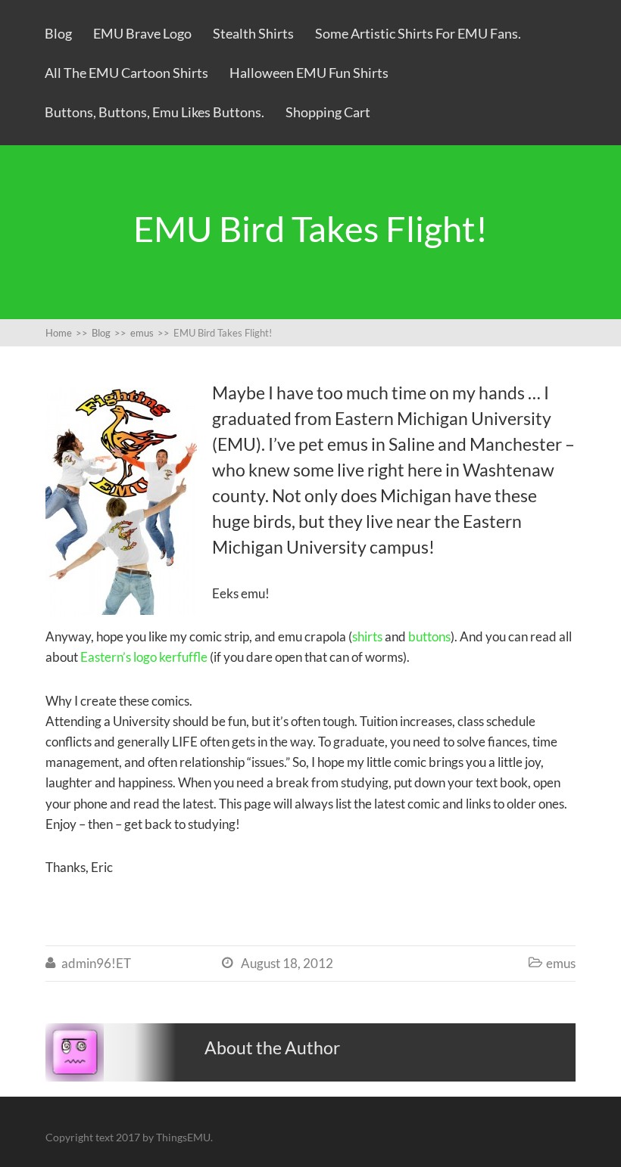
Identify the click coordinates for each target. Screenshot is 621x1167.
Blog (58, 33)
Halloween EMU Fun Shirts (309, 72)
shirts (367, 636)
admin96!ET (96, 963)
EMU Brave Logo (142, 33)
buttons (429, 636)
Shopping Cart (328, 112)
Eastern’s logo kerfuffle (144, 657)
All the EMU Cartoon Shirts (126, 72)
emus (561, 963)
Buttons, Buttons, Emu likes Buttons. (154, 112)
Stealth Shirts (253, 33)
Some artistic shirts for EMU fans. (418, 33)
